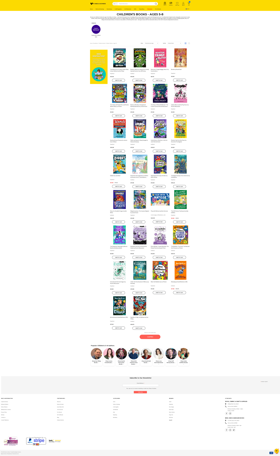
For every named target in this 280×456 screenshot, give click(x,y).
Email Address (140, 383)
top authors (123, 19)
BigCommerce (18, 452)
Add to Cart (118, 80)
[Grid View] (185, 43)
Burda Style (171, 409)
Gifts (114, 412)
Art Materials (115, 409)
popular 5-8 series (172, 18)
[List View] (189, 43)
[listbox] (174, 43)
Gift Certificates (60, 414)
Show (142, 43)
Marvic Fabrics (172, 412)
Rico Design (171, 407)
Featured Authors (60, 420)
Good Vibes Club (60, 407)
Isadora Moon (111, 19)
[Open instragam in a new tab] (230, 413)
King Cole (171, 414)
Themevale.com (15, 453)
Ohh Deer (171, 417)
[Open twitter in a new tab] (233, 430)
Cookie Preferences (5, 420)
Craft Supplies (115, 407)
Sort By (164, 43)
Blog (58, 417)
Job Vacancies (60, 409)
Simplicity (171, 404)
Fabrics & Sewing (116, 404)
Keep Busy (115, 414)
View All (170, 420)
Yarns (114, 401)
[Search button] (155, 3)
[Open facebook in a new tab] (226, 413)
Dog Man (182, 18)
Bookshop (115, 417)
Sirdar (170, 401)
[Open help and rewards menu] (276, 451)
